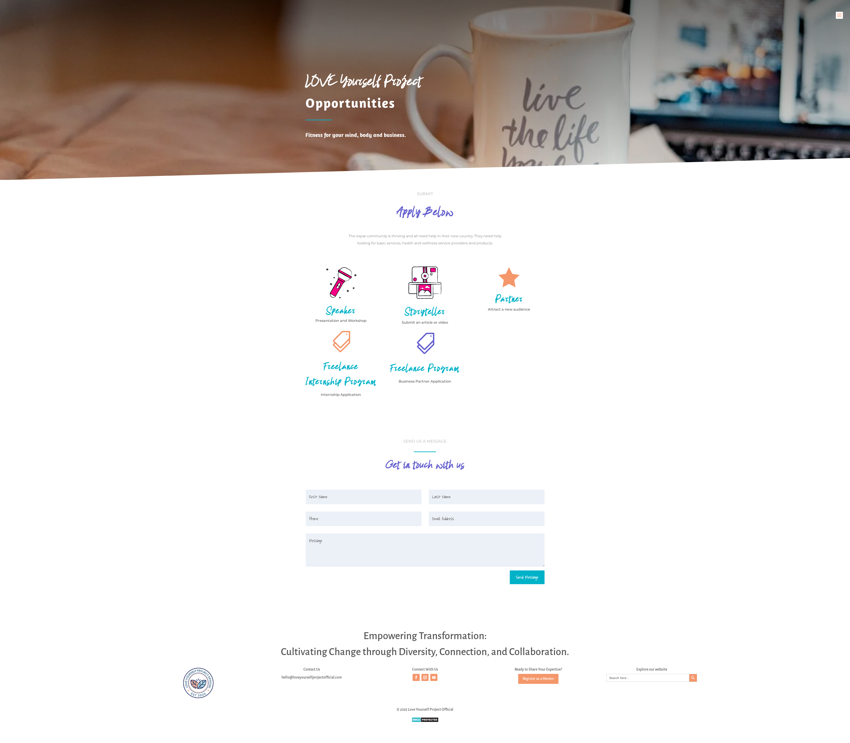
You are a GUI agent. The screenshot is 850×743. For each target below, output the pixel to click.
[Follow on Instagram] (425, 677)
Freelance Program (424, 368)
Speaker (340, 310)
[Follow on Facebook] (416, 677)
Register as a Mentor (538, 679)
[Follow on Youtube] (433, 677)
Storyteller (425, 311)
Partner (509, 299)
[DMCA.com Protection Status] (425, 721)
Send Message (527, 577)
